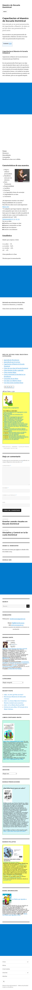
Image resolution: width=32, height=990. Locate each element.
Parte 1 (5, 875)
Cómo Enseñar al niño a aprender (14, 370)
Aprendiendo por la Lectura (12, 362)
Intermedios (6, 969)
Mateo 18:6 (5, 207)
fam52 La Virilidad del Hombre (12, 877)
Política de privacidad (23, 985)
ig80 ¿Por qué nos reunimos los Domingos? (13, 415)
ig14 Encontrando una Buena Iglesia (14, 428)
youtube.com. (7, 880)
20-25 (17, 219)
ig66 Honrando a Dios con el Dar (13, 419)
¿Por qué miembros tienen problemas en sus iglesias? (13, 434)
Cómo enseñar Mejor (10, 372)
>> (13, 387)
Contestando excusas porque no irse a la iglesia (15, 430)
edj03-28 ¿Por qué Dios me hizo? (13, 694)
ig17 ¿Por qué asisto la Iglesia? (13, 418)
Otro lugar (14, 665)
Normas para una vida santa (17, 435)
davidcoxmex (18, 623)
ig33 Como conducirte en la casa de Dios (16, 424)
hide (10, 43)
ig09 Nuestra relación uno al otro (14, 422)
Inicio (4, 962)
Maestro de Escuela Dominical (11, 6)
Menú (5, 11)
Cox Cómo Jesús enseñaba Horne (13, 382)
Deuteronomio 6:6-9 (8, 219)
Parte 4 (21, 875)
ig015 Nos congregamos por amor (13, 759)
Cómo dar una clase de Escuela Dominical (16, 368)
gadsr (8, 448)
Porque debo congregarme (11, 407)
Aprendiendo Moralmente (11, 360)
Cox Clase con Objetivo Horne (12, 380)
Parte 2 (10, 875)
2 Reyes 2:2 (22, 864)
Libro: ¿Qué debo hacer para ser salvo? (14, 831)
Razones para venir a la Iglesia (17, 432)
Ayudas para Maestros (24, 446)
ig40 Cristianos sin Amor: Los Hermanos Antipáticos (15, 426)
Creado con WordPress (7, 987)
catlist (5, 448)
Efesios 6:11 (5, 658)
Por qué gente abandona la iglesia (18, 437)
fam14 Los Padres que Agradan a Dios (14, 914)
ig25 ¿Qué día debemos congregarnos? (15, 425)
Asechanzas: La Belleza (7, 666)
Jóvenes (4, 972)
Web (3, 502)
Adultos (4, 976)
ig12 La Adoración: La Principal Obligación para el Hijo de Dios (12, 421)
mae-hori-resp (13, 448)
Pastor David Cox (6, 446)
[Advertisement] (16, 98)
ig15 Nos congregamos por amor (13, 416)
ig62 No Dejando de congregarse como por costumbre (15, 412)
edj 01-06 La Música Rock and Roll (14, 705)
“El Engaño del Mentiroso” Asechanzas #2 (19, 662)
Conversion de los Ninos (11, 378)
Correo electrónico (9, 495)
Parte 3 (16, 875)
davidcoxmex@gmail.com (17, 619)
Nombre (5, 488)
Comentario (6, 465)
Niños (4, 965)
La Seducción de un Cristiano (15, 668)
